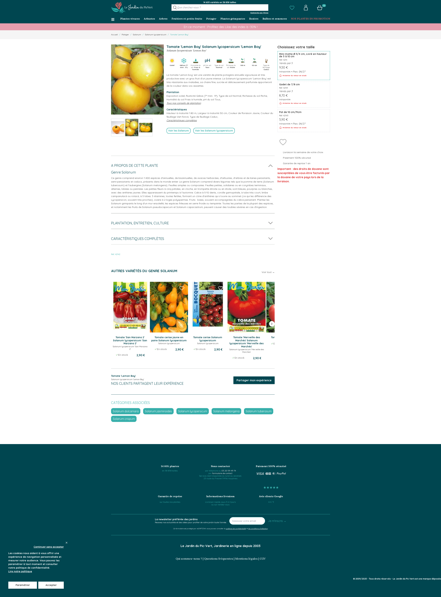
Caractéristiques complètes (182, 120)
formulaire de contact (222, 473)
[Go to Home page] (132, 7)
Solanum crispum (124, 419)
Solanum (137, 34)
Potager (125, 34)
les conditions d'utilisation (258, 528)
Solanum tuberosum (259, 411)
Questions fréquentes (218, 558)
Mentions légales (246, 558)
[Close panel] (66, 542)
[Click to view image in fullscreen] (137, 79)
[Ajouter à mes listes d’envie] (283, 142)
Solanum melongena (226, 411)
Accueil (114, 34)
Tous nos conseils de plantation (184, 103)
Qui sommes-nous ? (189, 558)
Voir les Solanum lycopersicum (214, 130)
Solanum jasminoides (158, 411)
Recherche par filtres (259, 13)
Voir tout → (268, 272)
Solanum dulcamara (126, 411)
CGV (262, 558)
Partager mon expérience (254, 380)
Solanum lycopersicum (155, 34)
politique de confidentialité (236, 528)
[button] (292, 7)
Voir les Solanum (178, 130)
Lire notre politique (20, 571)
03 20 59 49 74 (228, 470)
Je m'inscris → (277, 521)
